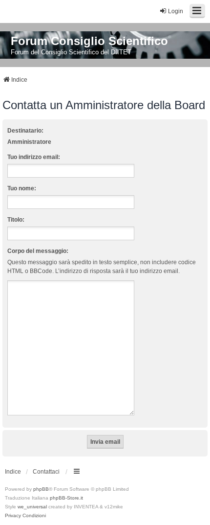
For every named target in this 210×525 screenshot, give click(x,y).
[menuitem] (13, 515)
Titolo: (15, 219)
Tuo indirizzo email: (33, 157)
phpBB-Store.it (66, 498)
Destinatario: (25, 130)
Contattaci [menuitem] (46, 471)
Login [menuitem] (175, 11)
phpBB (41, 489)
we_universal (32, 506)
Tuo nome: (21, 188)
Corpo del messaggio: (37, 251)
